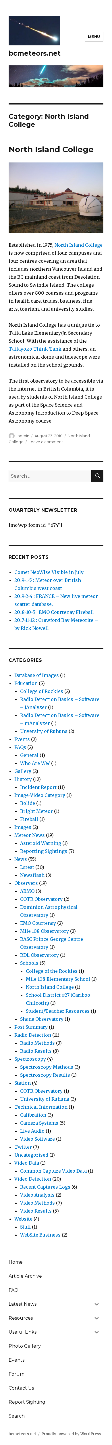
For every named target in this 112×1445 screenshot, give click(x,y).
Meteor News (29, 835)
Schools (29, 963)
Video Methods (37, 1203)
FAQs (20, 747)
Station (22, 1083)
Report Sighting (27, 1402)
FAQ (13, 1290)
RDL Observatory (39, 955)
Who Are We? (35, 763)
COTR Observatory (41, 899)
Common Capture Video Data (53, 1171)
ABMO (27, 891)
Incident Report (38, 787)
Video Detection (32, 1179)
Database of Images (36, 675)
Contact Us (21, 1388)
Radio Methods (37, 1043)
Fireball (29, 819)
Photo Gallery (25, 1346)
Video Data (26, 1163)
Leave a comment (46, 441)
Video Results (36, 1211)
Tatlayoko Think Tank (35, 349)
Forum (16, 1374)
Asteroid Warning (40, 843)
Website (23, 1219)
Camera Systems (39, 1123)
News (20, 859)
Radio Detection (32, 1035)
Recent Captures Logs (45, 1187)
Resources (21, 1318)
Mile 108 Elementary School (58, 979)
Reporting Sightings (43, 851)
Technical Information (40, 1107)
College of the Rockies (52, 971)
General (29, 755)
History (23, 779)
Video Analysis (37, 1195)
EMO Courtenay (38, 923)
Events (22, 739)
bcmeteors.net (35, 53)
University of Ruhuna (44, 1099)
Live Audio (32, 1131)
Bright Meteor (36, 811)
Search (17, 1416)
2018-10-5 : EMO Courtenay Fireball (54, 612)
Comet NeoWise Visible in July (49, 572)
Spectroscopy (30, 1059)
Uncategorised (31, 1155)
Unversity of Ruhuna (43, 731)
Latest (27, 867)
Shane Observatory (41, 1019)
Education (26, 683)
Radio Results (36, 1051)
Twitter (23, 1147)
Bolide (27, 803)
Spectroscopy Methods (46, 1067)
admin (23, 435)
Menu (94, 36)
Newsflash (32, 875)
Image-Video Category (39, 795)
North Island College (51, 149)
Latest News (22, 1304)
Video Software (37, 1139)
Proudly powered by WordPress (71, 1434)
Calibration (33, 1115)
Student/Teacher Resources (58, 1011)
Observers (26, 883)
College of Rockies (41, 691)
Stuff (25, 1227)
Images (22, 827)
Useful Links (22, 1332)
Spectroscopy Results (45, 1075)
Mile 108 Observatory (44, 931)
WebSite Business (40, 1235)
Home (16, 1262)
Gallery (22, 771)
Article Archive (25, 1276)
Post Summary (31, 1027)
